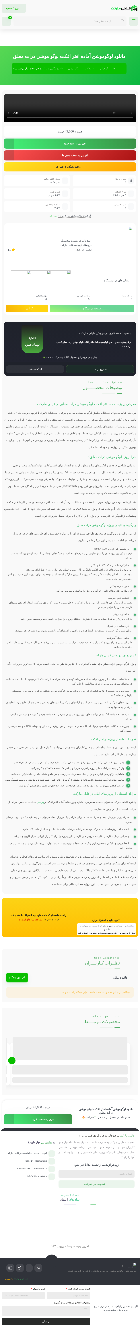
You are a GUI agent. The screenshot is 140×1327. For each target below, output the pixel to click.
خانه (113, 68)
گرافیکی (104, 68)
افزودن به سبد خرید (75, 143)
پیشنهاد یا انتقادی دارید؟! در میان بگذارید (72, 1302)
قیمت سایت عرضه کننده (78, 1288)
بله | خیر (53, 215)
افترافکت (89, 68)
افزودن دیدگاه (17, 977)
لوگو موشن (73, 68)
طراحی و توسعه (16, 1278)
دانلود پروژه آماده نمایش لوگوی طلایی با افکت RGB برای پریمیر (96, 1067)
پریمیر (40, 801)
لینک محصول (39, 1288)
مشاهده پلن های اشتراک (30, 919)
